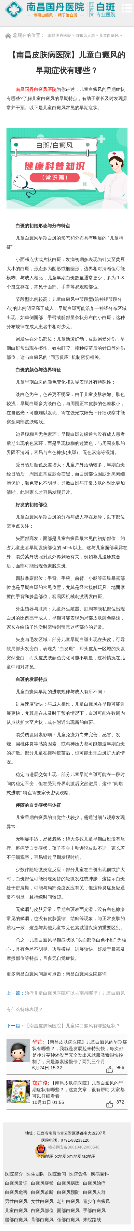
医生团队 (35, 1174)
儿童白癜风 (109, 35)
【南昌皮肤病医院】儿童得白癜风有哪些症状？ (72, 1025)
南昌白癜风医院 (82, 973)
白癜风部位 (42, 1210)
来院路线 (92, 1219)
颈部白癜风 (68, 1219)
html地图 (46, 1156)
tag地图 (89, 1156)
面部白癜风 (68, 1210)
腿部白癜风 (16, 1219)
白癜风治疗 (94, 1183)
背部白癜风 (42, 1219)
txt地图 (60, 1156)
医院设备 (78, 1174)
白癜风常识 (16, 1183)
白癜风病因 (68, 1183)
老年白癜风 (68, 1201)
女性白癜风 (42, 1201)
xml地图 (74, 1156)
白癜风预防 (68, 1192)
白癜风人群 (85, 35)
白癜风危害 (16, 1192)
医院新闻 (57, 1174)
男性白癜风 (16, 1201)
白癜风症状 (42, 1183)
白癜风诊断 (42, 1192)
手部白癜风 (94, 1210)
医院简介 (14, 1174)
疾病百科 (100, 1174)
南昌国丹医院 (59, 35)
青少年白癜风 (96, 1201)
